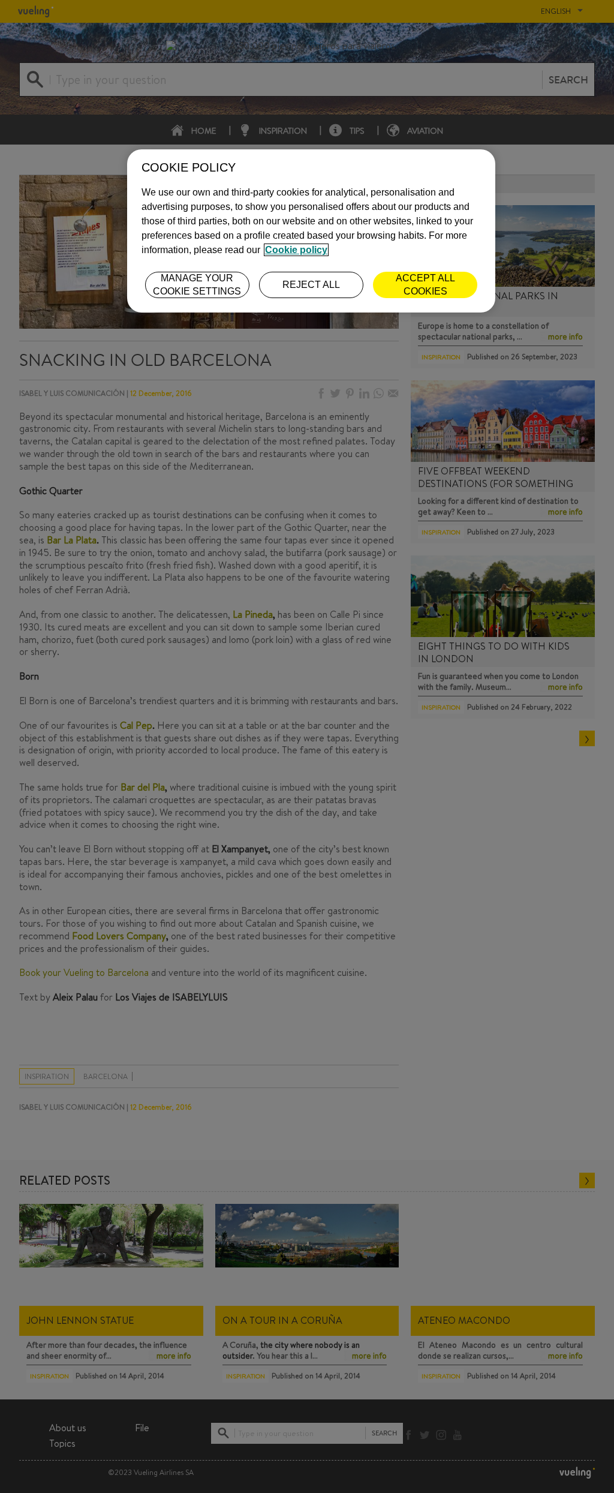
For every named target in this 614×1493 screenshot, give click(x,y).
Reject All (311, 285)
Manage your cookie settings (197, 284)
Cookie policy (296, 250)
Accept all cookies (425, 284)
